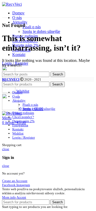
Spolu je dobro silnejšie (41, 31)
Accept (21, 197)
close (5, 149)
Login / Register (23, 137)
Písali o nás (32, 27)
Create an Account (14, 181)
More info (9, 197)
